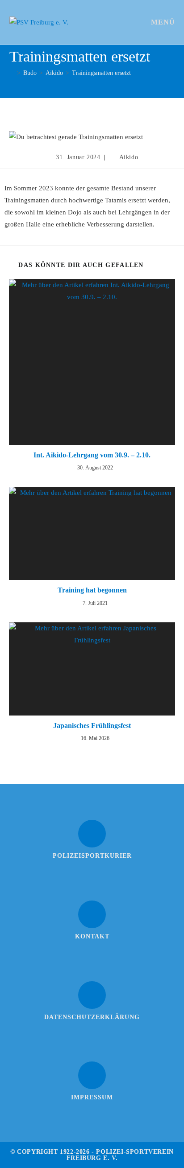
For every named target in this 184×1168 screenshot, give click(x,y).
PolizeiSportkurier (92, 855)
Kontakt (92, 936)
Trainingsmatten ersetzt (101, 73)
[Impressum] (92, 1075)
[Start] (11, 73)
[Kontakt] (92, 914)
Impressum (92, 1097)
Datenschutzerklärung (92, 1017)
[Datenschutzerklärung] (92, 995)
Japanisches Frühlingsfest (92, 725)
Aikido (128, 157)
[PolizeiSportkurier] (92, 833)
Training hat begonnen (92, 590)
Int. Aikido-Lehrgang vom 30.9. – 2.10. (92, 455)
